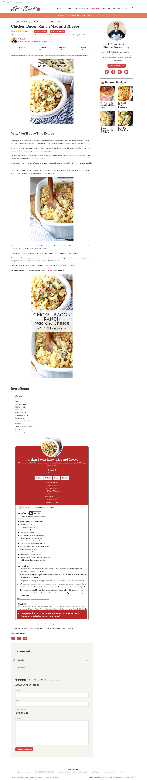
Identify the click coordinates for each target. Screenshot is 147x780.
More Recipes (119, 8)
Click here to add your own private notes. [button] (33, 599)
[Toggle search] (132, 8)
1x (31, 513)
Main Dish (95, 8)
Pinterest (48, 270)
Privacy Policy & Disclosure (19, 777)
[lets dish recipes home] (25, 8)
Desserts (106, 8)
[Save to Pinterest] (13, 638)
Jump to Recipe (58, 31)
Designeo (116, 777)
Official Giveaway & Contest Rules (40, 777)
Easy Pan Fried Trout (123, 129)
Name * (18, 691)
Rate (39, 478)
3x (39, 513)
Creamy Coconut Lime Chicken (107, 130)
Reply (86, 660)
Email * (17, 700)
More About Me (115, 66)
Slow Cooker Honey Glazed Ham (107, 104)
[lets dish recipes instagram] (8, 2)
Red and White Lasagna (122, 104)
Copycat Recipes (64, 8)
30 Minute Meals (81, 8)
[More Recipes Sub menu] (126, 8)
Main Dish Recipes (24, 22)
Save (65, 478)
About (21, 2)
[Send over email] (25, 638)
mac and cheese (69, 265)
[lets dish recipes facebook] (4, 2)
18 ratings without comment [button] (51, 680)
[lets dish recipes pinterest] (11, 2)
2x (35, 513)
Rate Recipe (41, 31)
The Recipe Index (83, 15)
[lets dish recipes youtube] (126, 72)
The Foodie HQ (131, 777)
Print (48, 478)
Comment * (19, 718)
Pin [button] (57, 478)
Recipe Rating (20, 709)
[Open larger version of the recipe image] (52, 446)
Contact (27, 2)
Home (16, 2)
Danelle (22, 39)
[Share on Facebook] (19, 638)
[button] (48, 470)
